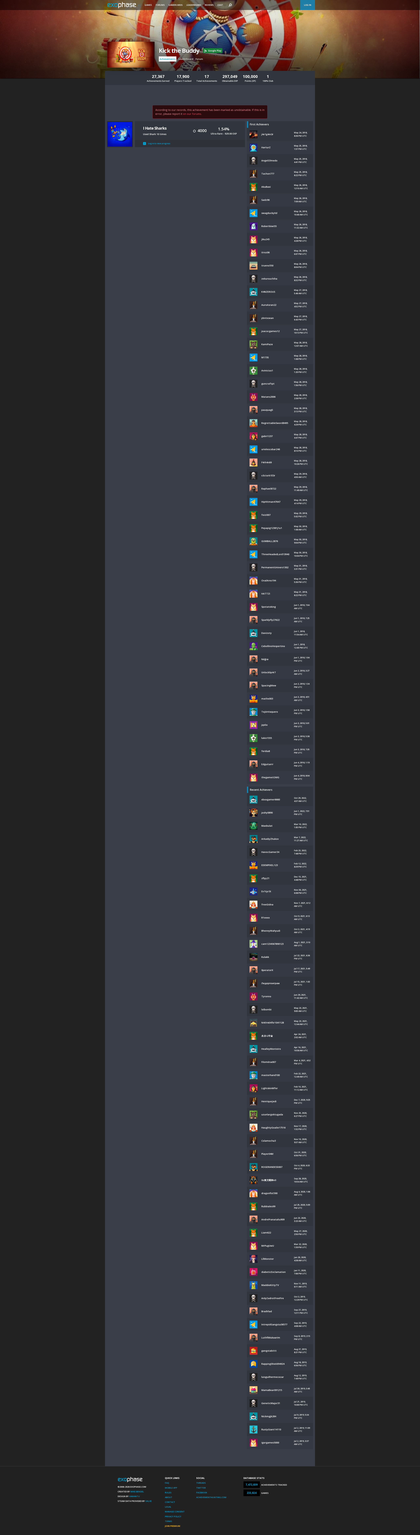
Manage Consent (175, 1511)
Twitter (201, 1487)
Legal (168, 1506)
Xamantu (134, 1496)
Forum (199, 59)
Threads (201, 1482)
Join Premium (172, 1526)
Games (148, 4)
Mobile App (171, 1487)
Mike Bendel (137, 1491)
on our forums (192, 114)
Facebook (201, 1492)
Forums (160, 4)
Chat (220, 4)
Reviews (209, 4)
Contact (170, 1502)
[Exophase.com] (123, 5)
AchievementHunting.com (211, 1497)
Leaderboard (193, 4)
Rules (168, 1492)
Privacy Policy (173, 1516)
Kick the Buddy (179, 51)
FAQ (167, 1482)
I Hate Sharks (154, 128)
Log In (307, 4)
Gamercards (175, 4)
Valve (148, 1501)
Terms (168, 1521)
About (168, 1497)
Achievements (168, 59)
